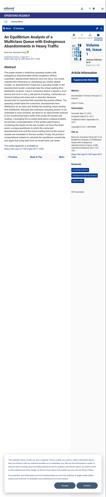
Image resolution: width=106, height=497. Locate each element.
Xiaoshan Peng (19, 52)
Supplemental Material (85, 80)
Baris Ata (8, 52)
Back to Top (36, 157)
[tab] (74, 37)
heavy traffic (77, 181)
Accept (65, 485)
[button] (97, 28)
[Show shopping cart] (93, 9)
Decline (87, 485)
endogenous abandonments (84, 175)
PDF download (77, 192)
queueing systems (80, 170)
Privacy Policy (87, 470)
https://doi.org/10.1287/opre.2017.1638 (22, 59)
